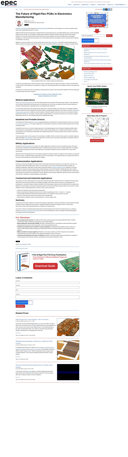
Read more (18, 332)
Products (92, 4)
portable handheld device (24, 123)
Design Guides (101, 4)
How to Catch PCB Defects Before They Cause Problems (97, 63)
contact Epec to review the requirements (29, 210)
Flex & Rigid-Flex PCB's (25, 244)
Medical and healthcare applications (24, 102)
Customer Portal (105, 1)
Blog (77, 1)
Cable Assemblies (89, 77)
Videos (85, 1)
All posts (21, 248)
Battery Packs (88, 75)
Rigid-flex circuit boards (21, 28)
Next (17, 248)
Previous (25, 248)
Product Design (89, 73)
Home (17, 9)
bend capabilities (29, 137)
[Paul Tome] (19, 23)
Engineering (85, 4)
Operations (76, 4)
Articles (72, 1)
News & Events (98, 1)
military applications (52, 42)
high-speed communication (34, 349)
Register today (90, 106)
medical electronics (49, 347)
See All (85, 81)
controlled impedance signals (59, 167)
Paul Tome (31, 21)
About (69, 4)
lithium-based (34, 122)
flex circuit (39, 323)
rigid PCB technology (42, 28)
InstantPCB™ (120, 4)
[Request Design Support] (97, 126)
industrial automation (21, 349)
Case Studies (91, 1)
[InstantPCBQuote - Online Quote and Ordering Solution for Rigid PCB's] (97, 96)
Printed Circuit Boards (90, 71)
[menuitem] (70, 4)
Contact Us (110, 4)
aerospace (41, 347)
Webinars (81, 1)
